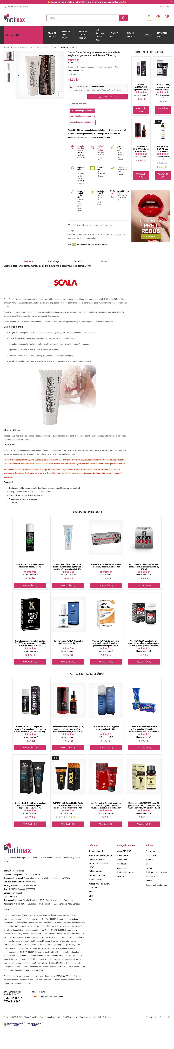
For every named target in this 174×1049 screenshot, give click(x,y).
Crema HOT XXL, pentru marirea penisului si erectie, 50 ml (163, 87)
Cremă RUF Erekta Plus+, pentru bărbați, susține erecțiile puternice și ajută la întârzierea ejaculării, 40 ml (68, 566)
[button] (61, 75)
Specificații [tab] (53, 261)
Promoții (149, 859)
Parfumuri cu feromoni (126, 872)
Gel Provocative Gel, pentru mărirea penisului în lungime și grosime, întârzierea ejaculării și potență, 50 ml (106, 805)
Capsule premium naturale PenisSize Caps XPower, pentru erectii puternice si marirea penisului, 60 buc (30, 643)
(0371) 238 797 (13, 998)
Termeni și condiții (96, 851)
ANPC (91, 892)
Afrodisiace (122, 868)
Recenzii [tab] (78, 261)
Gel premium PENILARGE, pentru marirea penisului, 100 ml (106, 728)
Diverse (120, 876)
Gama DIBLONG (124, 851)
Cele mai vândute (75, 234)
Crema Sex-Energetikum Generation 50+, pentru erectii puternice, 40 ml (106, 565)
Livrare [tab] (103, 261)
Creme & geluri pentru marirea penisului (100, 234)
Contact (149, 881)
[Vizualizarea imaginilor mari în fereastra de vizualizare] (60, 94)
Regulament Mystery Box (156, 885)
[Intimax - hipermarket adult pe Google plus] (165, 1017)
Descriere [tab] (28, 261)
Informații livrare (96, 880)
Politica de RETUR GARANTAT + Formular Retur (99, 863)
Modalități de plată (97, 875)
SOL (90, 900)
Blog (147, 864)
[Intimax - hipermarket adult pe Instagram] (169, 1017)
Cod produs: (73, 71)
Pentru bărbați (123, 859)
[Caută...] (123, 18)
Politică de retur (104, 1017)
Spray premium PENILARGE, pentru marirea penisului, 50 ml (68, 642)
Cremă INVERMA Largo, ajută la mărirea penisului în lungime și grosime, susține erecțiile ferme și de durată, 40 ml (144, 729)
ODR (91, 896)
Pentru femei (123, 855)
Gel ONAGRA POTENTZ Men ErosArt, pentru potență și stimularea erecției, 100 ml (144, 566)
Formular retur (152, 876)
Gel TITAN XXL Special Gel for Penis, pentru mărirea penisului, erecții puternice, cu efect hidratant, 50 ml (68, 805)
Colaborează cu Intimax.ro (157, 872)
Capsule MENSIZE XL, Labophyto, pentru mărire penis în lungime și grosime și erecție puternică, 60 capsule (105, 643)
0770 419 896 (12, 1001)
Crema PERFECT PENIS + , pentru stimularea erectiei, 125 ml (30, 565)
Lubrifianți (121, 864)
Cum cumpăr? (152, 855)
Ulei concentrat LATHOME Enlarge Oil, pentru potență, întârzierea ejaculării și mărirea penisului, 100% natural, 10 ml (144, 805)
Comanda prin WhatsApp (84, 111)
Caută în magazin (70, 1017)
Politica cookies (95, 871)
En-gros (149, 868)
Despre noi (150, 851)
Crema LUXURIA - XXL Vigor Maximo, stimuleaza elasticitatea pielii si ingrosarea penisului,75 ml (30, 805)
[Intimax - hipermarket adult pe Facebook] (160, 1017)
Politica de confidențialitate (100, 855)
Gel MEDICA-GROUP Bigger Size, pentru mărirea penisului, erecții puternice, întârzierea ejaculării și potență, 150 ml (162, 149)
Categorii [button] (15, 35)
